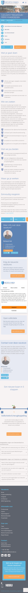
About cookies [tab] (14, 287)
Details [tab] (23, 287)
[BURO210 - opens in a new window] (21, 283)
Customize (14, 310)
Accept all (14, 307)
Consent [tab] (5, 287)
